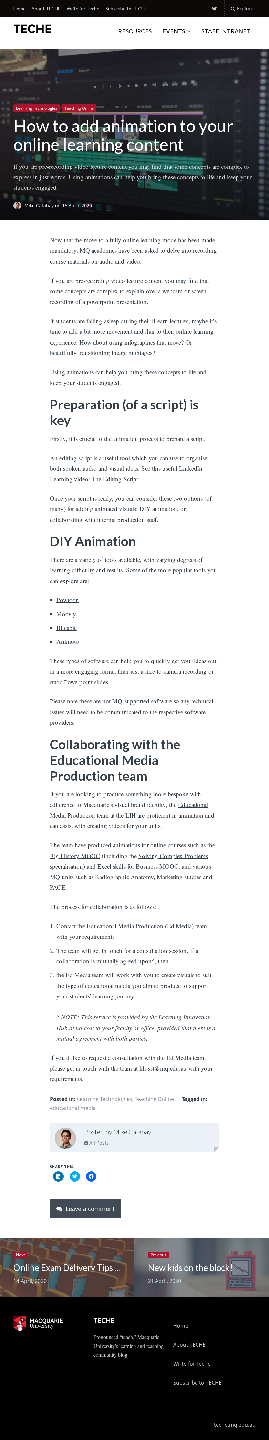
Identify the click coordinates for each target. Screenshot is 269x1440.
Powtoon (67, 600)
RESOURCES (135, 31)
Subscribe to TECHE (126, 8)
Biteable (66, 627)
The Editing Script (115, 479)
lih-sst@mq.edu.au (163, 1068)
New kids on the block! (190, 1267)
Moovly (66, 614)
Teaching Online (79, 108)
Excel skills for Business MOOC (137, 866)
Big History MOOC (75, 856)
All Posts (98, 1142)
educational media (73, 1108)
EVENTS (173, 31)
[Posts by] (18, 205)
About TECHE (46, 8)
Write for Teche (83, 8)
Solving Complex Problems (173, 856)
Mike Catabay (39, 205)
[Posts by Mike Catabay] (65, 1140)
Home (19, 8)
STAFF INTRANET (226, 31)
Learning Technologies (36, 108)
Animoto (67, 641)
